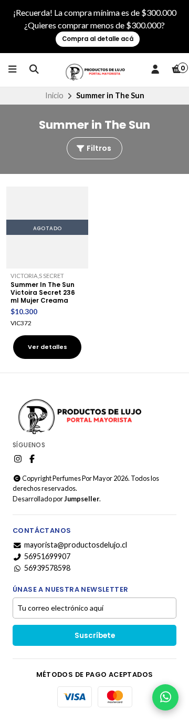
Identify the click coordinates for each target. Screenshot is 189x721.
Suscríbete (95, 636)
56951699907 (47, 556)
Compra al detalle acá (97, 39)
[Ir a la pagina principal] (94, 69)
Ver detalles (47, 347)
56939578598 (47, 568)
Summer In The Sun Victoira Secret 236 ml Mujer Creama (42, 292)
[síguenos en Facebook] (32, 458)
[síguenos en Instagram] (18, 458)
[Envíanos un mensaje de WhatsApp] (165, 697)
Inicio (54, 95)
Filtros (98, 148)
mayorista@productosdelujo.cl (75, 545)
